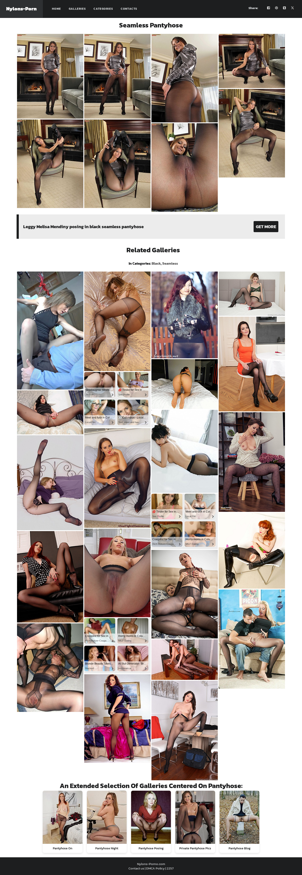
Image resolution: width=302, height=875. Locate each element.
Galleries (77, 9)
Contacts (129, 9)
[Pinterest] (276, 8)
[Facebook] (268, 8)
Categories (103, 9)
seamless (170, 263)
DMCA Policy (155, 868)
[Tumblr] (284, 8)
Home (56, 9)
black (156, 263)
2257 (170, 868)
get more (266, 226)
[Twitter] (292, 8)
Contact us (136, 868)
